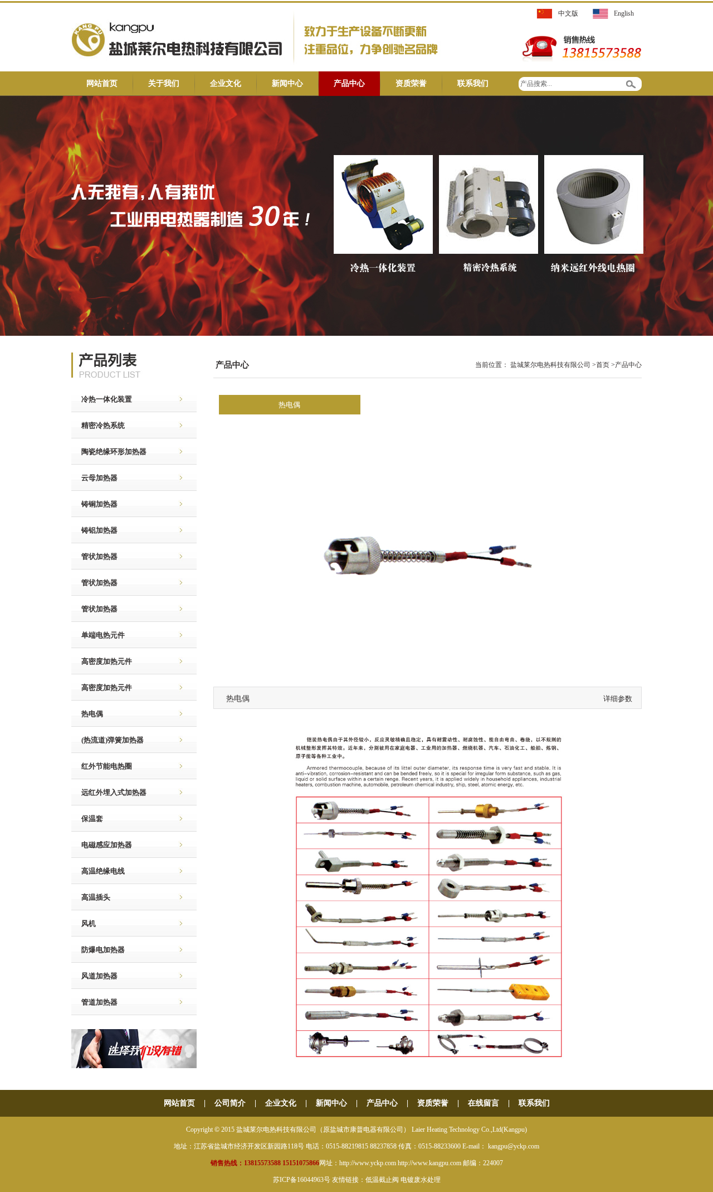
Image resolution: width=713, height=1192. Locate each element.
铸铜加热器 (94, 504)
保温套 (87, 818)
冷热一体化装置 (101, 399)
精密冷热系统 (98, 425)
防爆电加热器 (98, 949)
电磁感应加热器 (101, 845)
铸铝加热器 (94, 530)
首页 (602, 365)
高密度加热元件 (101, 661)
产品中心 (349, 83)
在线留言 (483, 1103)
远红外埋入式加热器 (108, 792)
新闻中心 (287, 83)
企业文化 (225, 83)
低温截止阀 (382, 1180)
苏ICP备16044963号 (301, 1180)
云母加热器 (94, 478)
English (624, 13)
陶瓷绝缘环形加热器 (108, 451)
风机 (83, 923)
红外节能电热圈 (101, 766)
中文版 (568, 13)
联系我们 (473, 83)
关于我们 (163, 83)
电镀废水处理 (421, 1180)
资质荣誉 (411, 83)
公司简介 (230, 1103)
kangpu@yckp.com (513, 1146)
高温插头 (90, 897)
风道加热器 (94, 976)
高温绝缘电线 (98, 871)
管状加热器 (94, 556)
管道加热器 (94, 1002)
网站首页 (102, 83)
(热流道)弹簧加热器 (107, 740)
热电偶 (87, 714)
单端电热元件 (98, 635)
